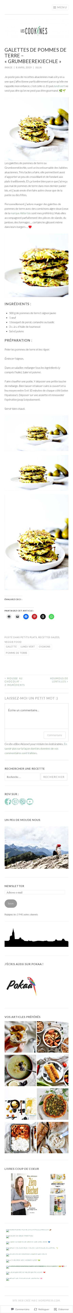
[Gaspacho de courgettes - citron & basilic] (20, 1071)
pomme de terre (16, 653)
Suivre (11, 903)
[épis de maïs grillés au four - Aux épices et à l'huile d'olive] (52, 1071)
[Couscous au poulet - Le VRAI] (52, 1037)
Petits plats (29, 637)
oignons (44, 646)
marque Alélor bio (21, 213)
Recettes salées (48, 637)
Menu (62, 7)
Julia (38, 67)
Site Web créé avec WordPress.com (36, 1300)
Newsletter (14, 885)
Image (9, 67)
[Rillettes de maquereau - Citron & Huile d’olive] (52, 1138)
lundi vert (59, 86)
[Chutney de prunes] (20, 1037)
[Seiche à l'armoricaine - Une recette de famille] (20, 1138)
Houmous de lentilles (59, 680)
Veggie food (13, 642)
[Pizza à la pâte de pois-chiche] (52, 1104)
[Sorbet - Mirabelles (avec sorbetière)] (20, 1104)
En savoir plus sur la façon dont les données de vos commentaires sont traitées (36, 748)
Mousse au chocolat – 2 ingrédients (15, 681)
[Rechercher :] (22, 777)
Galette (11, 646)
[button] (36, 433)
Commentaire (54, 735)
